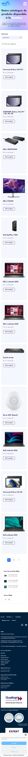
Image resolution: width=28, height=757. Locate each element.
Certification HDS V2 (23, 725)
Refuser (14, 747)
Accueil (2, 617)
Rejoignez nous (6, 620)
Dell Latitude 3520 (13, 580)
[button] (25, 734)
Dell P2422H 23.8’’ (13, 575)
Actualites (18, 617)
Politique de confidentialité (18, 755)
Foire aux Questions (6, 650)
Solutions (9, 617)
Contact (14, 620)
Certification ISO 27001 (22, 724)
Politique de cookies (8, 755)
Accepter (14, 743)
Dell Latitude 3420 (13, 586)
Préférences (14, 751)
